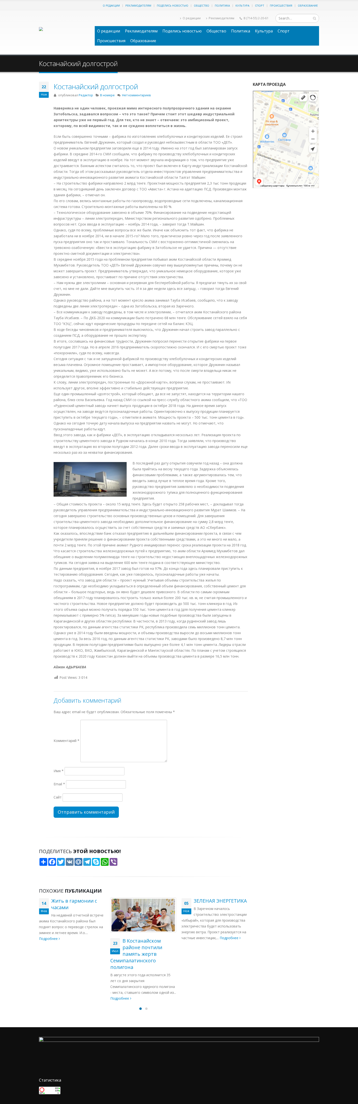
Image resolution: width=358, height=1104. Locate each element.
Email (59, 784)
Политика (222, 5)
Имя (59, 771)
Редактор (86, 95)
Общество (201, 5)
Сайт (58, 797)
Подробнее (49, 998)
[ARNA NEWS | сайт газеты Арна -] (64, 32)
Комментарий (66, 740)
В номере (107, 95)
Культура (242, 5)
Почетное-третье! (215, 940)
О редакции (111, 5)
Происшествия (281, 5)
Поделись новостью (172, 5)
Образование (308, 5)
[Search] (314, 18)
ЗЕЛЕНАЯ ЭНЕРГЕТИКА (149, 900)
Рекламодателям (138, 5)
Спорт (259, 5)
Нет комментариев (136, 95)
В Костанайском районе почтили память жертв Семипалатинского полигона (65, 953)
